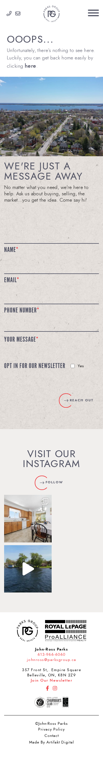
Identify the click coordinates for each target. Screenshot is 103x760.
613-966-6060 (52, 654)
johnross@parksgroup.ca (51, 659)
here (30, 66)
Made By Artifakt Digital (51, 742)
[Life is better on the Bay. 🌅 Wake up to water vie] (28, 569)
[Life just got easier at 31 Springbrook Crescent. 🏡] (28, 518)
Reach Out (81, 400)
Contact (51, 735)
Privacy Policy (51, 729)
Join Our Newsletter (52, 680)
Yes (81, 366)
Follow (54, 482)
